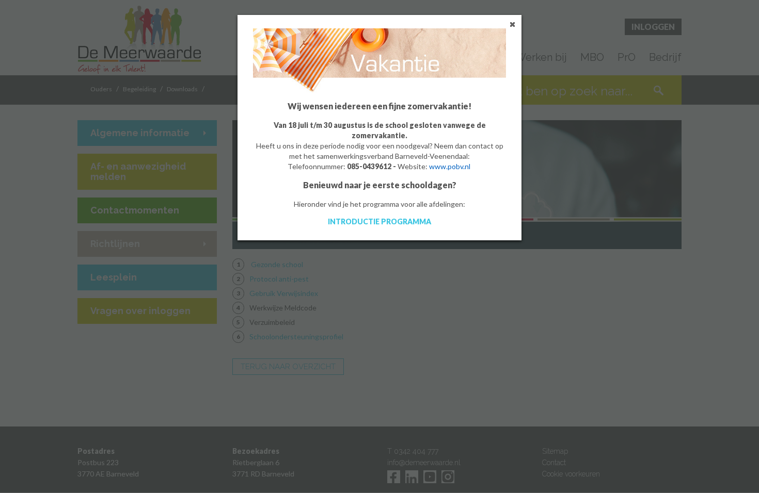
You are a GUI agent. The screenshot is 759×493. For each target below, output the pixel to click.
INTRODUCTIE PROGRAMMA (379, 221)
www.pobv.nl (449, 166)
